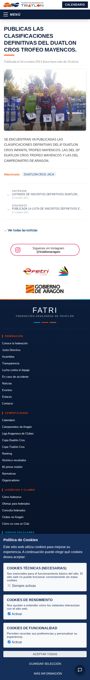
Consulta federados (14, 510)
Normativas (9, 473)
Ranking (7, 453)
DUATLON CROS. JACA (39, 174)
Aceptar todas (45, 654)
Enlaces (7, 396)
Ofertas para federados (16, 503)
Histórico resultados (14, 460)
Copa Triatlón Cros (13, 446)
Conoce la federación (15, 343)
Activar (16, 614)
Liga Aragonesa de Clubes (18, 433)
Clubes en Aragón (12, 517)
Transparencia (10, 363)
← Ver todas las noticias (20, 230)
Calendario (75, 4)
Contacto (7, 403)
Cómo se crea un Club (15, 523)
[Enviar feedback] (80, 670)
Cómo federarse (11, 497)
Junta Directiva (11, 350)
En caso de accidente (15, 376)
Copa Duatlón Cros (13, 440)
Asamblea (8, 356)
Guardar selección (45, 663)
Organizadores (11, 480)
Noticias (7, 383)
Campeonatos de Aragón (17, 426)
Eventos (7, 390)
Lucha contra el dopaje (16, 370)
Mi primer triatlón (12, 467)
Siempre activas (23, 586)
